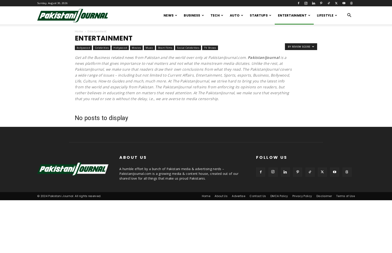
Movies (136, 47)
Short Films (165, 47)
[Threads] (351, 3)
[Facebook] (298, 3)
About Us (221, 196)
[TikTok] (328, 3)
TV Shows (210, 47)
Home (79, 31)
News (169, 15)
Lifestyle (325, 15)
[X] (336, 3)
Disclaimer (324, 196)
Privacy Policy (302, 196)
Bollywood (83, 47)
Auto (235, 15)
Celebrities (102, 47)
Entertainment (292, 15)
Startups (259, 15)
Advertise (238, 196)
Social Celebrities (188, 47)
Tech (215, 15)
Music (149, 47)
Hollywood (120, 47)
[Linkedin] (313, 3)
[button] (349, 16)
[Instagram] (306, 3)
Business (192, 15)
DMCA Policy (279, 196)
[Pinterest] (321, 3)
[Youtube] (344, 3)
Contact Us (258, 196)
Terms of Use (345, 196)
